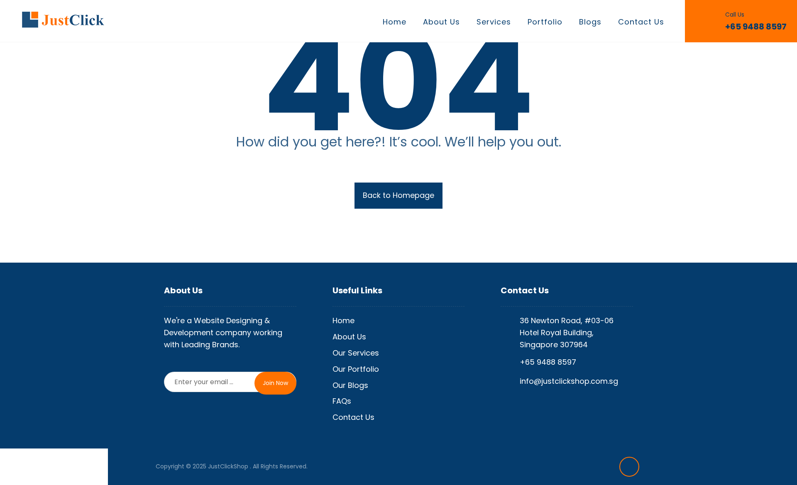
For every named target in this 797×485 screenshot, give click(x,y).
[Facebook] (629, 467)
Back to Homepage (398, 195)
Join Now (275, 383)
